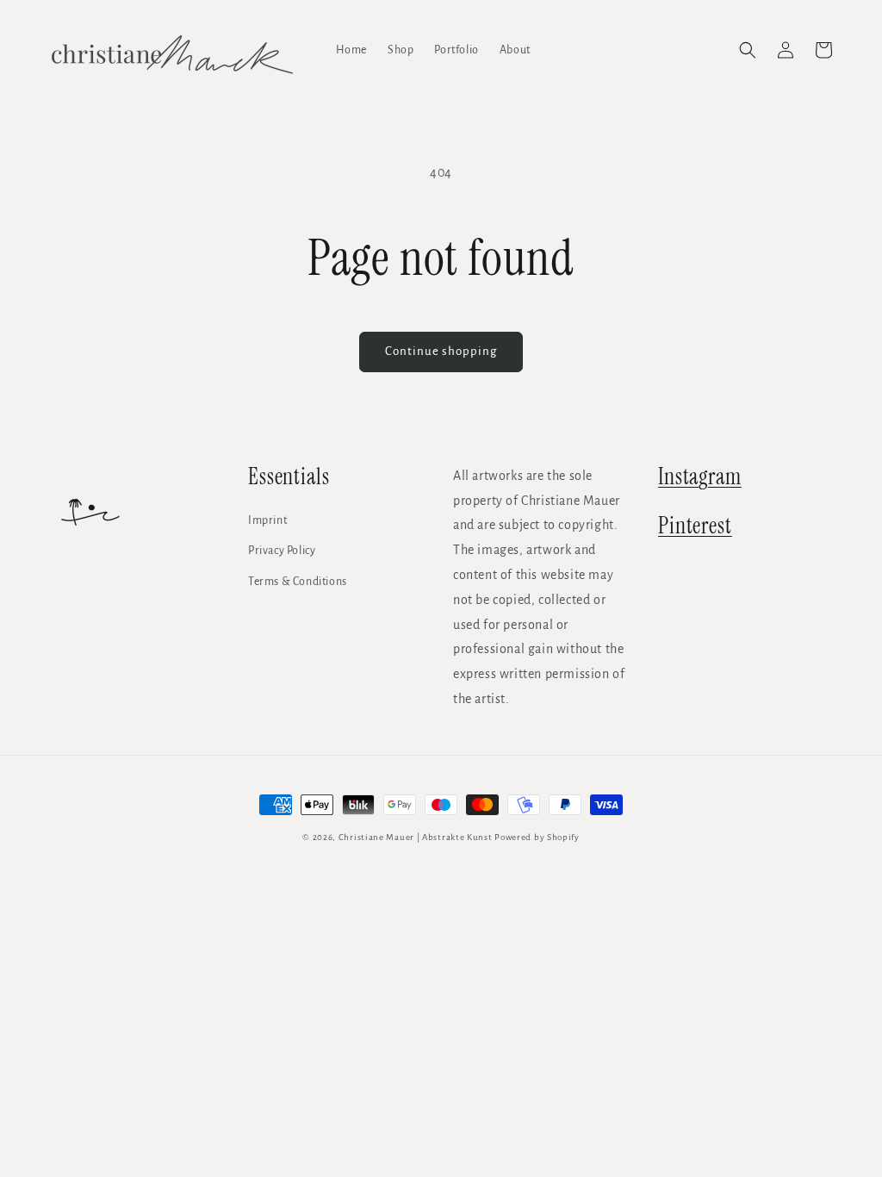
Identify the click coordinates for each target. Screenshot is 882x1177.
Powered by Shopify (537, 837)
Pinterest (695, 525)
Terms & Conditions (297, 582)
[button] (748, 50)
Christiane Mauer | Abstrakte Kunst (416, 837)
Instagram (700, 476)
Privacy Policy (281, 551)
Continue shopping (441, 351)
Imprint (267, 520)
